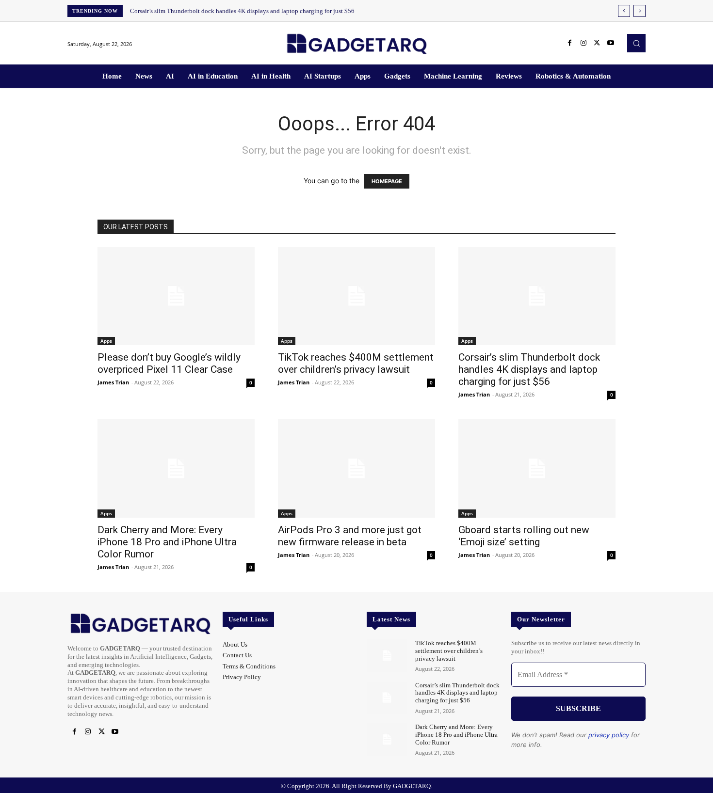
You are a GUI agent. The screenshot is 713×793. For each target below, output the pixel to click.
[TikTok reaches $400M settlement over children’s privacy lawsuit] (356, 296)
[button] (636, 43)
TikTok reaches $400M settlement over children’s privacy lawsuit (356, 363)
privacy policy (608, 735)
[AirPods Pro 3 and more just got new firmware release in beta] (356, 468)
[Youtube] (610, 43)
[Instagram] (583, 43)
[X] (597, 43)
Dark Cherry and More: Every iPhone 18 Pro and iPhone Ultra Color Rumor (167, 542)
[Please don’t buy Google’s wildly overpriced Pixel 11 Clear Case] (176, 296)
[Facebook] (570, 43)
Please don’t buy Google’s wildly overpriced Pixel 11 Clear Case (169, 363)
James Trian (113, 382)
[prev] (624, 11)
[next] (639, 11)
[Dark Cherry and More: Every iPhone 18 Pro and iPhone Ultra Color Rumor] (176, 468)
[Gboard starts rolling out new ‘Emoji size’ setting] (537, 468)
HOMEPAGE (387, 181)
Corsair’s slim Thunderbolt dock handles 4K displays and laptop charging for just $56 (242, 11)
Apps (106, 340)
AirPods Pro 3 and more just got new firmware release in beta (349, 536)
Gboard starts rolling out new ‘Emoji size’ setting (523, 536)
